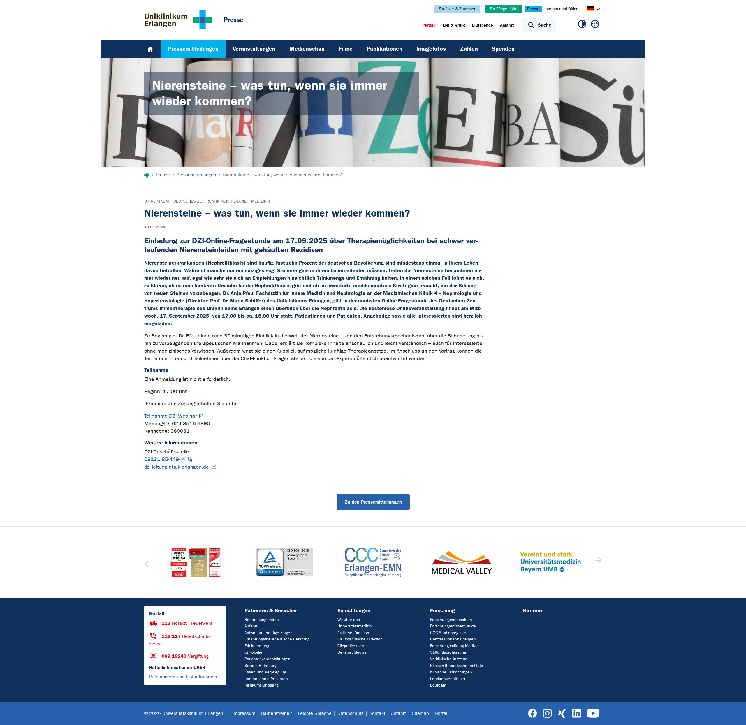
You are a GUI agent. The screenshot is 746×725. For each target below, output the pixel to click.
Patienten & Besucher (270, 610)
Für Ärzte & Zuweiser (457, 8)
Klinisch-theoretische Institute (456, 665)
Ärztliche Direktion (353, 632)
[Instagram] (547, 713)
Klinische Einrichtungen (451, 672)
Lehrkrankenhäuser (447, 678)
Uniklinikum (156, 201)
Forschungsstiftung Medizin (454, 645)
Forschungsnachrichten (451, 619)
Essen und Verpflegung (265, 672)
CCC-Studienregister (448, 632)
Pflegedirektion (350, 645)
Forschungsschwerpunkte (453, 626)
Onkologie (253, 652)
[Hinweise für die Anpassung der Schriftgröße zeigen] (595, 25)
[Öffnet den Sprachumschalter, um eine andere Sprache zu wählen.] (590, 10)
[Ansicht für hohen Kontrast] (582, 25)
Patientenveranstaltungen (267, 659)
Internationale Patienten (266, 678)
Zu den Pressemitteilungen (373, 502)
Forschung (442, 610)
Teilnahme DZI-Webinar (170, 416)
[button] (598, 562)
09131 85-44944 (164, 459)
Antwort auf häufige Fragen (268, 632)
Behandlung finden (261, 619)
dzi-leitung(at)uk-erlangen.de (176, 467)
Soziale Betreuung (260, 665)
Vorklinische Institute (448, 659)
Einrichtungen (353, 610)
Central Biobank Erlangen (453, 639)
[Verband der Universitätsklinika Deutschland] (550, 562)
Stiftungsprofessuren (448, 652)
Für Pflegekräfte (504, 8)
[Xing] (561, 713)
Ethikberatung (256, 645)
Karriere (532, 610)
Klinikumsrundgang (261, 685)
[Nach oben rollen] (734, 713)
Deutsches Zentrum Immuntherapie (210, 201)
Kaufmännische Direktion (360, 639)
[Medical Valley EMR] (373, 562)
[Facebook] (532, 713)
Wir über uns (348, 619)
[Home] (150, 49)
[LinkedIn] (576, 713)
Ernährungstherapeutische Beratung (276, 639)
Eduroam (438, 685)
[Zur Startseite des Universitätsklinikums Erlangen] (178, 19)
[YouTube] (593, 713)
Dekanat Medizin (352, 652)
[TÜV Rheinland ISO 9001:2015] (196, 562)
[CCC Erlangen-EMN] (284, 562)
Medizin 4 (260, 201)
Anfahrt (250, 626)
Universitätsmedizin (354, 626)
